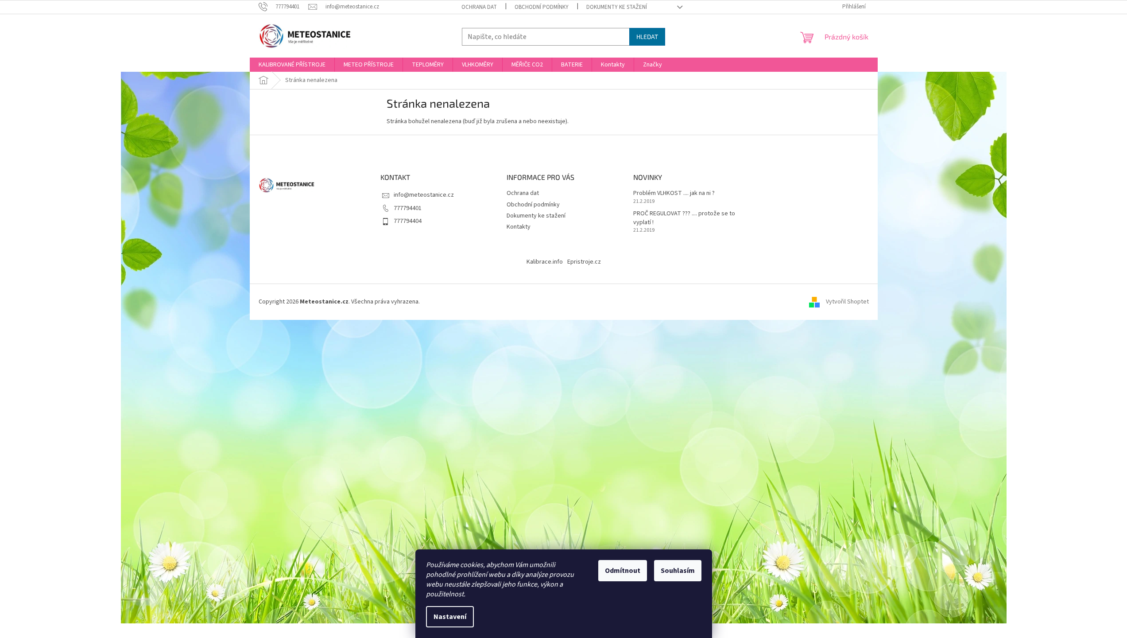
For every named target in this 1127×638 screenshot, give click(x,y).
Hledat (647, 36)
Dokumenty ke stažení (616, 7)
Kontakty (519, 226)
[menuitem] (292, 65)
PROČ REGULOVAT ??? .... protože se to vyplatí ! (684, 218)
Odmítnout (622, 571)
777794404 (408, 221)
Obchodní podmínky (542, 7)
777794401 (408, 208)
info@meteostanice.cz (424, 195)
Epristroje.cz (584, 261)
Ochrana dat (479, 7)
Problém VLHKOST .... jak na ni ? (674, 193)
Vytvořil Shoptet (847, 301)
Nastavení (450, 617)
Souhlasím (678, 571)
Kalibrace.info (545, 261)
